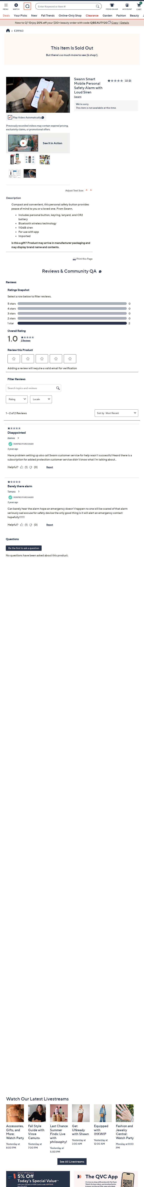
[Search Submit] (98, 6)
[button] (5, 7)
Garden (107, 15)
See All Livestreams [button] (72, 1161)
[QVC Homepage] (8, 31)
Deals (6, 15)
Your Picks (20, 15)
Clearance (92, 15)
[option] (72, 22)
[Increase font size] (87, 190)
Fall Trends (48, 15)
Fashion (121, 15)
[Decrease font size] (91, 190)
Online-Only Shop (70, 15)
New (34, 15)
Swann (77, 96)
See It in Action (52, 143)
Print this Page (84, 258)
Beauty (134, 15)
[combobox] (64, 6)
